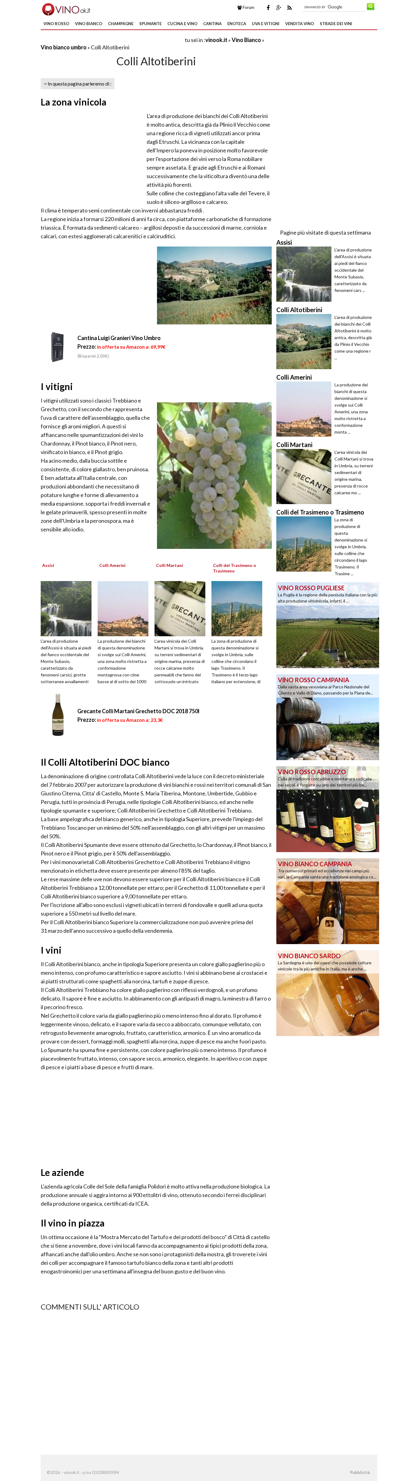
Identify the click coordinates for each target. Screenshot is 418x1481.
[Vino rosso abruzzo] (327, 808)
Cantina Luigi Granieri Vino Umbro (119, 338)
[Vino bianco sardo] (327, 992)
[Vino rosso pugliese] (327, 624)
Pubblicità (360, 1472)
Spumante (150, 23)
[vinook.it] (66, 8)
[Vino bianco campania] (327, 900)
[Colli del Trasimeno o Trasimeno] (239, 608)
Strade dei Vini (336, 23)
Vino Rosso (56, 23)
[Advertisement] (112, 39)
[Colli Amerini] (125, 608)
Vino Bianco (88, 23)
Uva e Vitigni (265, 23)
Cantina (212, 23)
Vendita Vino (299, 23)
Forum (248, 7)
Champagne (120, 23)
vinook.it (216, 39)
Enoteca (236, 23)
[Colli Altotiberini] (305, 341)
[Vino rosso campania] (327, 716)
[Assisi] (68, 608)
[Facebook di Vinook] (268, 7)
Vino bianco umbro (64, 47)
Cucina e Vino (182, 23)
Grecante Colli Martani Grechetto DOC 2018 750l (138, 711)
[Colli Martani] (182, 608)
